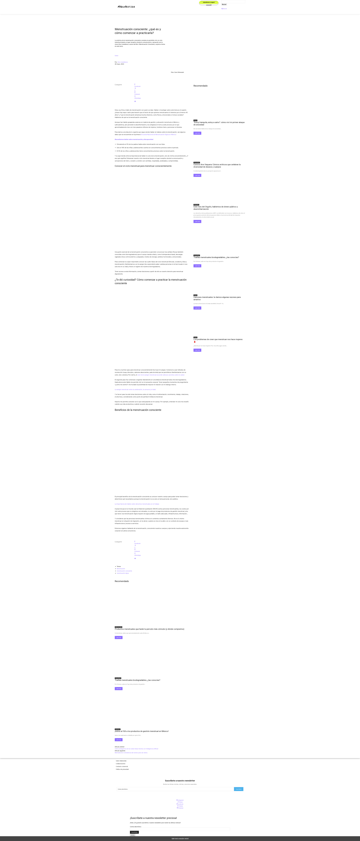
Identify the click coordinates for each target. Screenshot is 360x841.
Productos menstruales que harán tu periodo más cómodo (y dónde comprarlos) (149, 629)
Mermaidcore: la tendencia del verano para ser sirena (131, 752)
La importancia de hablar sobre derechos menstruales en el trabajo (137, 504)
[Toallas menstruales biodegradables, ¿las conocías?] (152, 657)
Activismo (117, 729)
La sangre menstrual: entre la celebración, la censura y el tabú (135, 389)
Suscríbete (239, 789)
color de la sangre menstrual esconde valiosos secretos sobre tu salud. (161, 375)
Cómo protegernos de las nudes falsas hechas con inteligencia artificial (136, 749)
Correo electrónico (135, 826)
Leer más (118, 637)
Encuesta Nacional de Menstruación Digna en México (158, 134)
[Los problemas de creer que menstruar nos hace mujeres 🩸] (219, 322)
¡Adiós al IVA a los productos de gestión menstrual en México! (142, 731)
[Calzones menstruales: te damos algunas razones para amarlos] (219, 280)
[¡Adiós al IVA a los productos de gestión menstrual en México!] (152, 708)
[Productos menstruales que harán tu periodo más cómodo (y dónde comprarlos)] (152, 606)
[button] (224, 8)
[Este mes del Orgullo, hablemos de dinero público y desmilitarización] (219, 190)
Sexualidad (118, 678)
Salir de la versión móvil (180, 839)
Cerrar (133, 835)
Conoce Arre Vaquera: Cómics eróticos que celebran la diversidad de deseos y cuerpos (217, 165)
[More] (161, 101)
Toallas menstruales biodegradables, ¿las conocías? (137, 680)
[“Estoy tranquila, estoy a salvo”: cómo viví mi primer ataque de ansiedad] (219, 105)
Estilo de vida (118, 627)
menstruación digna (123, 573)
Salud (116, 55)
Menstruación (121, 568)
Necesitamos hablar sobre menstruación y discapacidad (134, 139)
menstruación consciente (124, 571)
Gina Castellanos (123, 62)
